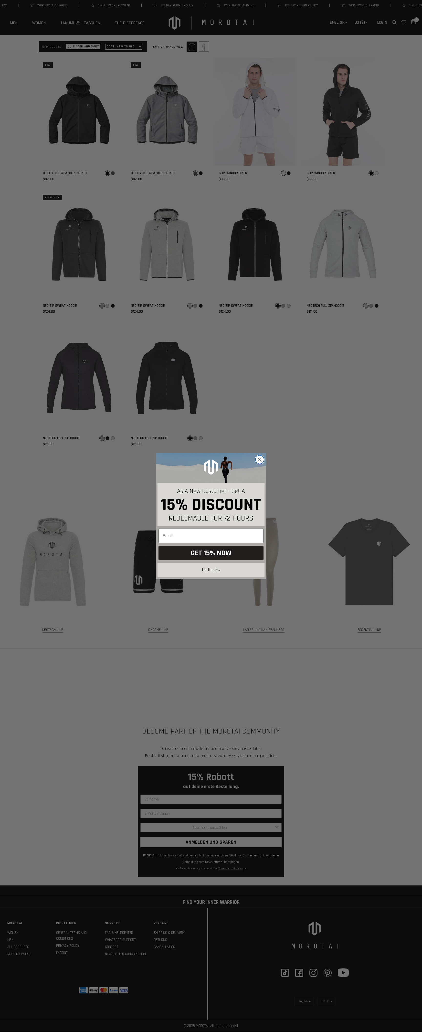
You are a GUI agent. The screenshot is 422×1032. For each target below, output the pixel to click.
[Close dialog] (259, 459)
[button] (211, 571)
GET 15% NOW (211, 553)
